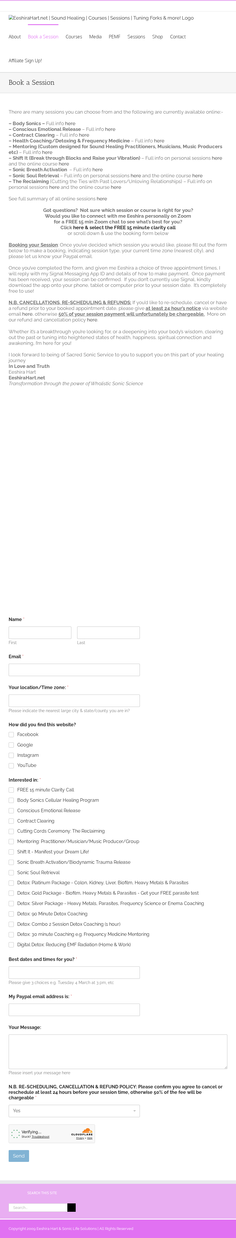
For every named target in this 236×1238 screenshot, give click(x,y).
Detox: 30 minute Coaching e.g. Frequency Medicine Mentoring (83, 934)
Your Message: (25, 1027)
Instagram (28, 755)
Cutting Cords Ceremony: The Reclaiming (61, 831)
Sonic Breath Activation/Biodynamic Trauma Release (73, 862)
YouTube (26, 765)
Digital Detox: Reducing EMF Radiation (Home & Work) (74, 944)
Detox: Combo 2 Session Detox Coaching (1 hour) (68, 924)
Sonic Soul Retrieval (38, 872)
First (13, 642)
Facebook (27, 734)
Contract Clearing (35, 821)
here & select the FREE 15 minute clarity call (124, 227)
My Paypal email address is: (40, 996)
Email (16, 656)
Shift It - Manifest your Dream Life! (53, 852)
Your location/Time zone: (38, 687)
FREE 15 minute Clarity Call (45, 790)
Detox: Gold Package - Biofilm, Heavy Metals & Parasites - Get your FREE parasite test (108, 893)
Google (25, 745)
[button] (61, 60)
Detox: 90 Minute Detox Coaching (52, 914)
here (70, 123)
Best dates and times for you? (43, 959)
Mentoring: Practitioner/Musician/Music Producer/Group (78, 841)
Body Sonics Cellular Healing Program (58, 800)
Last (81, 642)
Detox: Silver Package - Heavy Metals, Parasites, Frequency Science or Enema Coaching (110, 903)
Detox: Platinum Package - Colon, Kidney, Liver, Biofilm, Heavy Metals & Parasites (103, 882)
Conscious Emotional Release (48, 810)
